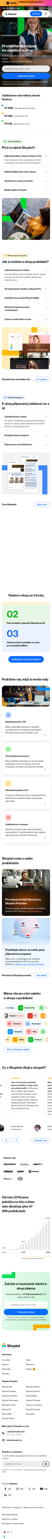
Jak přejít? (41, 975)
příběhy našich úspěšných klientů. (29, 964)
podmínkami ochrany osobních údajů (35, 82)
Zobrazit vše (40, 1140)
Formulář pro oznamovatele (13, 1523)
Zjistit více (42, 504)
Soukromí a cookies (10, 1519)
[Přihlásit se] (46, 1464)
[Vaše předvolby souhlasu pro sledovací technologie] (4, 1536)
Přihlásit (46, 8)
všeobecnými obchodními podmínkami (16, 84)
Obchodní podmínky (10, 1515)
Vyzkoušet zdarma (26, 76)
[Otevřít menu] (46, 13)
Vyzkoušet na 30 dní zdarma (26, 659)
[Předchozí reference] (6, 1140)
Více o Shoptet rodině (18, 1049)
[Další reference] (16, 1140)
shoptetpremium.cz (33, 911)
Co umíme (41, 379)
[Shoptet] (10, 13)
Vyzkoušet (36, 14)
